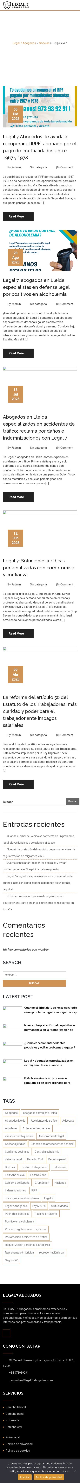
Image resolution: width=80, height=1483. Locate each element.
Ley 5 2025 (39, 1206)
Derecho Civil (35, 1159)
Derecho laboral (16, 1407)
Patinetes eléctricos (17, 1213)
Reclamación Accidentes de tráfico (26, 1237)
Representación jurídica (19, 1252)
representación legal (51, 1252)
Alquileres (11, 1128)
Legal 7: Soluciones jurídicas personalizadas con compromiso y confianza (38, 567)
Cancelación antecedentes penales (52, 1143)
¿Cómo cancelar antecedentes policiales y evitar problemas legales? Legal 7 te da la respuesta (49, 1046)
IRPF (34, 1190)
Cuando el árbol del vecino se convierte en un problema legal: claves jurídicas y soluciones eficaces (50, 1010)
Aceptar (25, 1477)
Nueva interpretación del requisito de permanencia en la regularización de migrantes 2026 (49, 1028)
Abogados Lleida (15, 1120)
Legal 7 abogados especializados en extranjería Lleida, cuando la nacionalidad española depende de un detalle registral (38, 883)
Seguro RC (11, 1260)
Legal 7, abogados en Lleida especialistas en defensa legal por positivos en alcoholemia (36, 287)
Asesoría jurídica (15, 1143)
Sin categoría (38, 167)
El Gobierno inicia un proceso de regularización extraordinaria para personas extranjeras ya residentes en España (38, 903)
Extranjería (59, 1167)
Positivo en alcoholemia (19, 1221)
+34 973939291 (19, 1372)
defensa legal (13, 1159)
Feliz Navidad (38, 1175)
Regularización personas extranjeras (27, 1244)
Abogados (11, 1112)
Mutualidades (59, 1206)
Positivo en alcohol (46, 1213)
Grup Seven (42, 1182)
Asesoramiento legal (51, 1136)
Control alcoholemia (47, 1151)
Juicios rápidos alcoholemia (22, 1198)
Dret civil (10, 1167)
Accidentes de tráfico (44, 1120)
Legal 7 (48, 1198)
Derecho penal (57, 1159)
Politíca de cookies (18, 1450)
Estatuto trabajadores (34, 1167)
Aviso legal (13, 1437)
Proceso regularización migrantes (25, 1229)
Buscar (8, 802)
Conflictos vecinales (17, 1151)
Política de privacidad (19, 1444)
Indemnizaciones (15, 1190)
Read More (16, 216)
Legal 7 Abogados (16, 1206)
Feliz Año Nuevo (15, 1175)
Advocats (68, 1120)
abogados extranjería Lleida (40, 1112)
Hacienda (60, 1182)
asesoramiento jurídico (19, 1136)
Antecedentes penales (36, 1128)
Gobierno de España (17, 1182)
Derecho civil (14, 1427)
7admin (16, 167)
